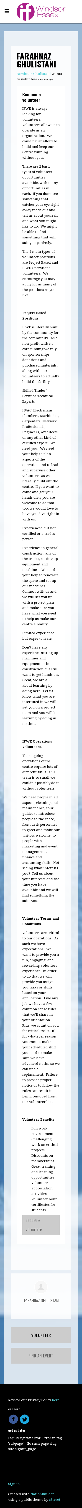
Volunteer (41, 1335)
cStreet (54, 1500)
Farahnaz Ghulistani (34, 74)
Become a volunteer (31, 97)
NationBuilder (42, 1494)
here (55, 1400)
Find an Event (41, 1356)
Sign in (14, 1484)
